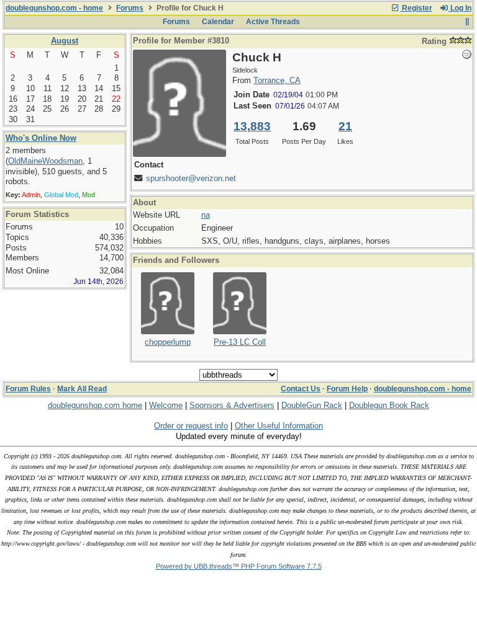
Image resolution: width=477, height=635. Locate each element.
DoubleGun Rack (311, 405)
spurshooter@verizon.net (191, 178)
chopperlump (168, 342)
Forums (129, 8)
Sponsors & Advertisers (232, 405)
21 (345, 126)
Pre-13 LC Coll (240, 342)
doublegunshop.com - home (54, 8)
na (205, 215)
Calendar (218, 21)
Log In (459, 8)
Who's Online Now (41, 138)
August (64, 40)
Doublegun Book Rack (389, 405)
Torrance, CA (277, 80)
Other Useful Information (279, 425)
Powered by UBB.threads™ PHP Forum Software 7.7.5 (239, 566)
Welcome (166, 405)
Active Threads (273, 21)
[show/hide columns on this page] (467, 22)
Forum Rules (28, 388)
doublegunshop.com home (95, 405)
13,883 (252, 126)
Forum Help (347, 388)
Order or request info (191, 425)
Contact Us (300, 388)
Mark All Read (82, 388)
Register (416, 8)
